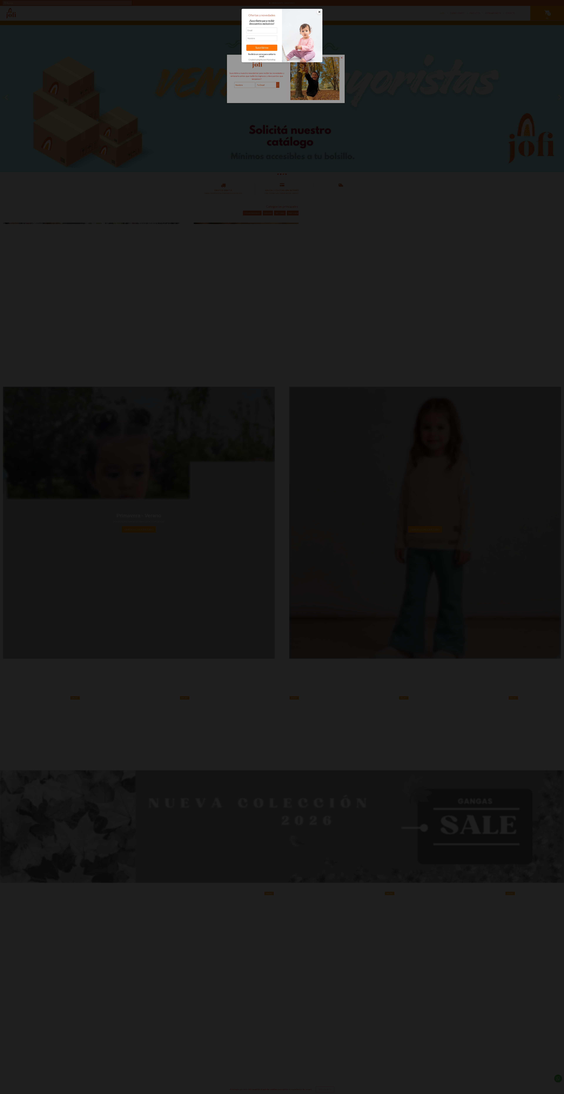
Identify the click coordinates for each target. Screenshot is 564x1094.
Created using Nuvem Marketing (262, 59)
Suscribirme (261, 47)
